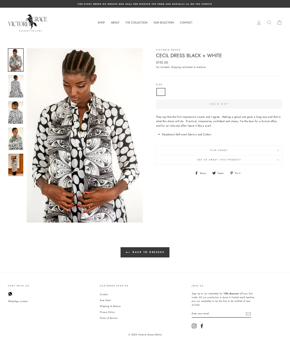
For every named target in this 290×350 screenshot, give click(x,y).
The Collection (136, 22)
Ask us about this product (219, 159)
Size (159, 84)
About (115, 22)
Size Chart (219, 150)
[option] (145, 4)
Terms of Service (109, 318)
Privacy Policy (107, 312)
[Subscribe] (248, 313)
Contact (186, 22)
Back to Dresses (148, 252)
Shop (101, 22)
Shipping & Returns (110, 306)
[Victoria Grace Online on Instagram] (194, 326)
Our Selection (163, 22)
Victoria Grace (168, 49)
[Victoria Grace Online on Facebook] (201, 326)
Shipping (176, 67)
